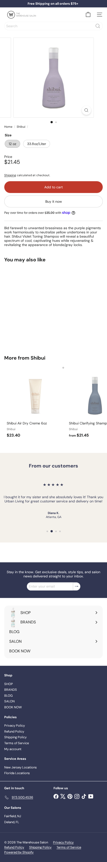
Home (8, 126)
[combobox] (53, 26)
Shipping (10, 175)
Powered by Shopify (19, 852)
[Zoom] (86, 110)
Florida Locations (17, 773)
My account (12, 749)
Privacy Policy (14, 725)
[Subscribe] (76, 586)
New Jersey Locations (20, 767)
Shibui (21, 126)
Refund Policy (14, 731)
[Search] (98, 26)
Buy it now (53, 201)
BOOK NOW (13, 707)
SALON (9, 701)
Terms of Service (16, 743)
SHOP (8, 684)
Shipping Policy (15, 737)
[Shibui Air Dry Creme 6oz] (35, 404)
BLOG (8, 695)
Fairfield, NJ (12, 816)
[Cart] (88, 14)
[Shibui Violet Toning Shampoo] (35, 305)
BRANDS (10, 690)
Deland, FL (11, 822)
